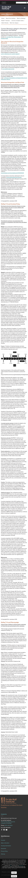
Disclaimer (3, 848)
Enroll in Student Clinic (18, 20)
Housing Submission (6, 845)
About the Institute (10, 18)
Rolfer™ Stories (5, 20)
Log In (4, 2)
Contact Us (4, 814)
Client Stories (4, 23)
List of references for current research (10, 54)
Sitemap (3, 854)
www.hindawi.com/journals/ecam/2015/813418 (12, 173)
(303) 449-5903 (8, 825)
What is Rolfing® (21, 18)
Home (2, 18)
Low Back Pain (9, 37)
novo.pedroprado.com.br (8, 69)
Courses (3, 840)
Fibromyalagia (17, 37)
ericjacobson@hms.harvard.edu (14, 177)
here (10, 865)
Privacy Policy (21, 865)
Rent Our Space (14, 23)
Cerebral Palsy (4, 38)
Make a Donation (5, 843)
